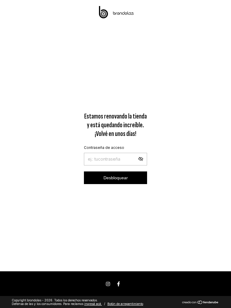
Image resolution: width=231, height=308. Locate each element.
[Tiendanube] (200, 302)
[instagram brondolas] (108, 284)
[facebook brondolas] (118, 284)
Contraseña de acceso (104, 147)
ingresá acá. (93, 304)
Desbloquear (115, 177)
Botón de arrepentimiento (125, 304)
